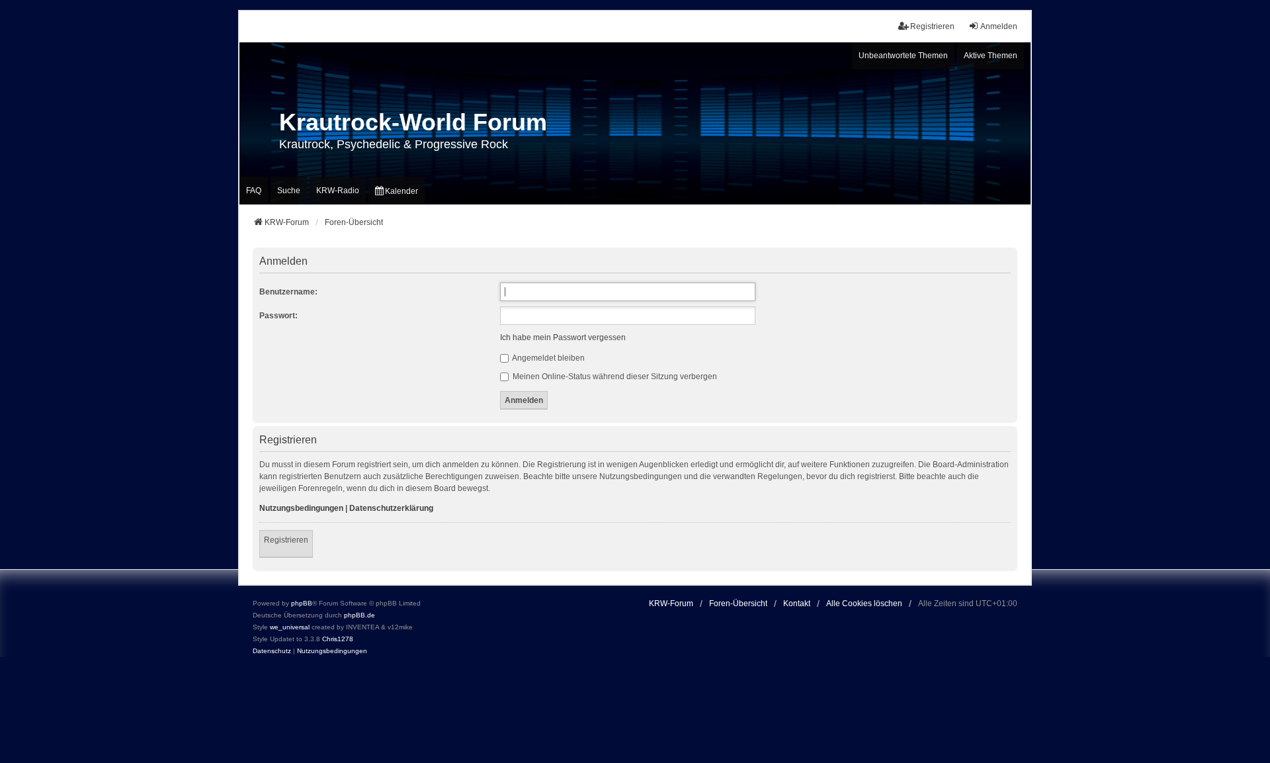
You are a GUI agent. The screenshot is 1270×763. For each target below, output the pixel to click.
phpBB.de (359, 615)
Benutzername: (288, 291)
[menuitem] (396, 190)
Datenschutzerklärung (391, 508)
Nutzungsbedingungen (301, 508)
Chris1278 (337, 639)
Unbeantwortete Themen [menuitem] (903, 55)
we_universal (290, 627)
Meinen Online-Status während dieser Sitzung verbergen (614, 376)
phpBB (301, 603)
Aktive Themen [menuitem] (990, 55)
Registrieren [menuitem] (932, 26)
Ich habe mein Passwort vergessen (563, 337)
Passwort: (278, 315)
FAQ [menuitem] (253, 190)
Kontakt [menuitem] (796, 603)
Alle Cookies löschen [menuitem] (864, 603)
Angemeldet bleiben (548, 358)
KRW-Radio (337, 190)
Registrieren (286, 540)
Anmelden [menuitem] (998, 26)
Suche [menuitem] (288, 190)
